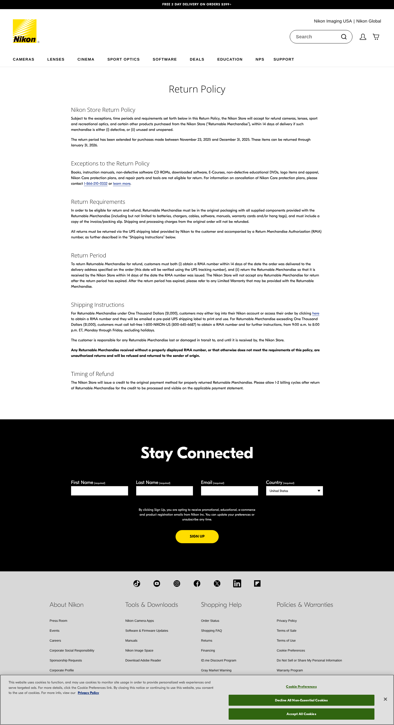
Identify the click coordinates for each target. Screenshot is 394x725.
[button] (29, 4)
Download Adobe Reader (143, 660)
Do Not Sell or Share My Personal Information (309, 660)
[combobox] (321, 36)
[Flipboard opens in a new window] (257, 583)
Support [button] (283, 59)
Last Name (153, 482)
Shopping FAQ (211, 630)
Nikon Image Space (139, 650)
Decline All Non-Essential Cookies (301, 700)
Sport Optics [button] (123, 59)
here (315, 313)
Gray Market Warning (216, 670)
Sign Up (204, 536)
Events (55, 630)
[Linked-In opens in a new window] (237, 583)
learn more (122, 183)
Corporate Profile (62, 670)
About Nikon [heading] (67, 605)
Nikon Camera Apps (139, 621)
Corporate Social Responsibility (72, 650)
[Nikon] (26, 26)
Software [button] (165, 59)
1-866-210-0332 (95, 183)
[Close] (385, 699)
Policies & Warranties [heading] (305, 605)
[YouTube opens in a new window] (157, 583)
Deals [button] (197, 59)
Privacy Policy (287, 621)
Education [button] (230, 59)
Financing (208, 650)
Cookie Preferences (291, 650)
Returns (206, 640)
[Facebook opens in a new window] (197, 583)
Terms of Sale (286, 630)
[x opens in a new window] (217, 583)
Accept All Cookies (301, 714)
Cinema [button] (86, 59)
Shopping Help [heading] (221, 605)
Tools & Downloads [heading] (151, 605)
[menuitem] (30, 58)
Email (212, 482)
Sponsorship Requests (66, 660)
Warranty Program (290, 670)
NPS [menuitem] (259, 59)
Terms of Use (286, 640)
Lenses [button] (56, 59)
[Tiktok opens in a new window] (137, 583)
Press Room (58, 621)
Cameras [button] (24, 59)
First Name (88, 482)
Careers (55, 640)
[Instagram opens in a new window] (177, 583)
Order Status (210, 621)
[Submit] (344, 36)
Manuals (131, 640)
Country (280, 482)
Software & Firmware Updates (146, 630)
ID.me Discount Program (218, 660)
